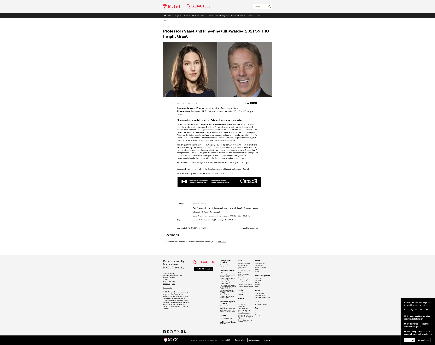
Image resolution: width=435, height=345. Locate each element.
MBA (221, 273)
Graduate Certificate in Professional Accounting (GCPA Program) (227, 296)
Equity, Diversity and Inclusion (244, 275)
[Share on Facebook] (245, 103)
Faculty (240, 208)
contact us (222, 242)
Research (187, 16)
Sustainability (198, 220)
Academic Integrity (243, 280)
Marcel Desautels (243, 265)
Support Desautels (260, 267)
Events (258, 16)
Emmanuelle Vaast (221, 208)
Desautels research (200, 203)
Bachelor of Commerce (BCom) (226, 265)
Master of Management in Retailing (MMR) (227, 282)
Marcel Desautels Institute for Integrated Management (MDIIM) (245, 317)
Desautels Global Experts (245, 284)
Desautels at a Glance (244, 263)
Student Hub (259, 310)
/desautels (254, 228)
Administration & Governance (242, 268)
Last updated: (182, 228)
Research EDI (215, 212)
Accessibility (226, 340)
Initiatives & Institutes (238, 16)
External (233, 208)
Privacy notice (167, 288)
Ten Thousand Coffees (182, 331)
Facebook (164, 331)
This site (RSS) (185, 331)
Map (173, 284)
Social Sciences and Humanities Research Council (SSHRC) (215, 216)
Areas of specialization (244, 301)
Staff (240, 216)
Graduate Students (251, 208)
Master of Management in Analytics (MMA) (227, 275)
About (170, 16)
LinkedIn (168, 331)
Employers (258, 280)
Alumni (203, 16)
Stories (250, 16)
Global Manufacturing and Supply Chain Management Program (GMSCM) (228, 287)
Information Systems (200, 212)
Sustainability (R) (210, 220)
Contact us (166, 284)
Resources (258, 313)
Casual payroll (259, 315)
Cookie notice (240, 340)
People (210, 16)
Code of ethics (242, 278)
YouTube (175, 331)
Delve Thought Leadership (245, 286)
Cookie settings (254, 340)
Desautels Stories (260, 295)
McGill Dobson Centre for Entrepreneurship (245, 320)
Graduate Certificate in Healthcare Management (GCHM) (227, 292)
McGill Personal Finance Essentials (228, 322)
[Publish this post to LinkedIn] (248, 103)
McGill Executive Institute (227, 308)
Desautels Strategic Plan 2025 (245, 271)
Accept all (409, 340)
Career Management (222, 16)
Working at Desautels (261, 304)
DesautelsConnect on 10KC (263, 297)
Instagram (171, 331)
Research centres (243, 308)
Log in (266, 340)
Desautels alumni (260, 263)
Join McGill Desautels (204, 269)
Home (165, 15)
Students (195, 16)
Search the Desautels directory (244, 293)
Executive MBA (224, 306)
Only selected (423, 340)
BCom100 (258, 271)
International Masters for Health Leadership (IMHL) (227, 310)
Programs (177, 16)
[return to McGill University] (172, 340)
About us (257, 284)
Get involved (259, 265)
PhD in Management (226, 318)
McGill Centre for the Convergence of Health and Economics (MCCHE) (245, 312)
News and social (259, 293)
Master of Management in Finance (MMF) (227, 279)
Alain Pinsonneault (199, 208)
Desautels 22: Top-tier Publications (244, 305)
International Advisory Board (246, 282)
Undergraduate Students (227, 220)
